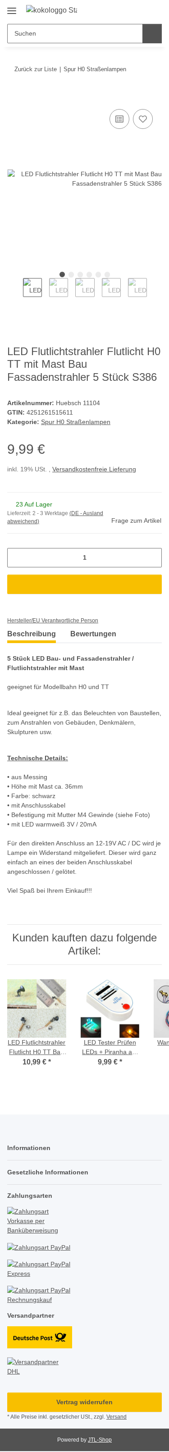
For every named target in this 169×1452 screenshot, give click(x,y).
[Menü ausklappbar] (11, 7)
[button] (126, 10)
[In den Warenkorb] (14, 97)
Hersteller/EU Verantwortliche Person (52, 620)
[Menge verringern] (17, 557)
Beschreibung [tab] (31, 634)
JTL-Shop (100, 1440)
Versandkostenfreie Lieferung (94, 469)
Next (155, 293)
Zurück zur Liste (35, 69)
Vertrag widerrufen (84, 1402)
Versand (116, 1417)
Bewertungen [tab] (93, 634)
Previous (15, 293)
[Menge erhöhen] (151, 557)
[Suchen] (152, 33)
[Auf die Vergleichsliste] (119, 119)
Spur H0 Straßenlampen (75, 421)
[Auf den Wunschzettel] (143, 119)
